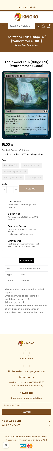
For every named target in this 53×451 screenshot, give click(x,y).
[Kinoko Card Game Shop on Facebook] (19, 3)
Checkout (21, 7)
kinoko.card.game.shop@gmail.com (26, 371)
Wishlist (33, 7)
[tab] (26, 260)
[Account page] (43, 26)
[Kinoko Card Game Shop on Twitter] (24, 3)
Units (4, 184)
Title (4, 160)
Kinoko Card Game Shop (26, 45)
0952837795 (26, 358)
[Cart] (49, 26)
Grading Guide (35, 154)
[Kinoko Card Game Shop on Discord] (34, 3)
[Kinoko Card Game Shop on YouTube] (29, 3)
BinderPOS (41, 439)
